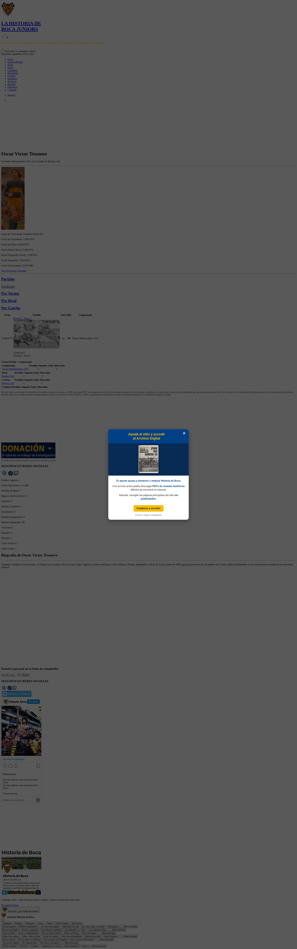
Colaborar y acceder (148, 508)
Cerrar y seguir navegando (148, 515)
